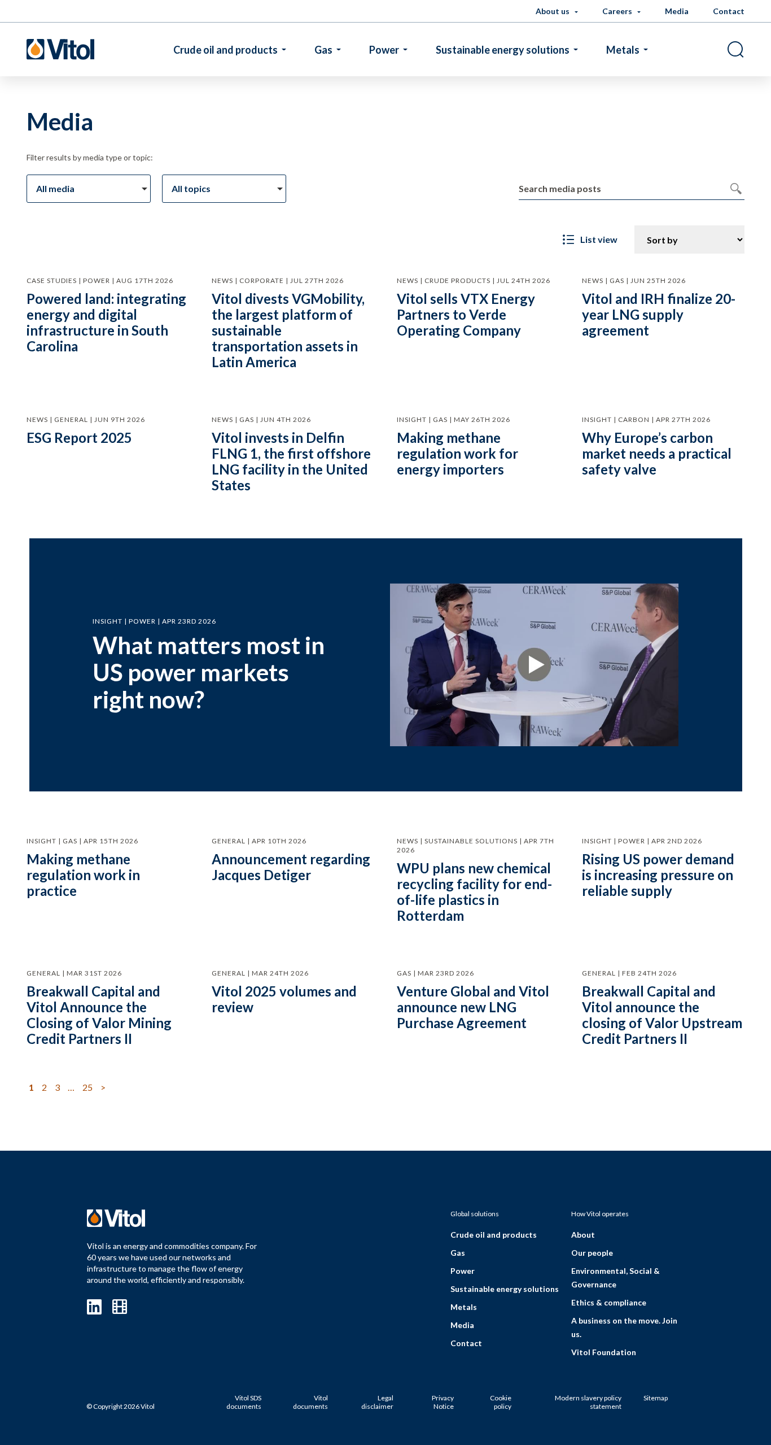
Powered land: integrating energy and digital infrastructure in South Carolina (106, 322)
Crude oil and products (225, 49)
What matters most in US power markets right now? (209, 672)
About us (553, 11)
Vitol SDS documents (243, 1402)
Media (677, 11)
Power (384, 49)
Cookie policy (500, 1402)
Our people (592, 1252)
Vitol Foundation (603, 1352)
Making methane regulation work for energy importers (457, 453)
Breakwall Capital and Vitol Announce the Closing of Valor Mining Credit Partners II (99, 1015)
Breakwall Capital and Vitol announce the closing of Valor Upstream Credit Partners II (662, 1015)
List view (598, 239)
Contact (728, 11)
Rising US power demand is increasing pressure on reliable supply (658, 875)
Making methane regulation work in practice (83, 875)
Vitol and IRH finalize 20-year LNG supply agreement (658, 314)
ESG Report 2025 (79, 437)
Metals (622, 49)
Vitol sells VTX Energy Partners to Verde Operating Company (466, 314)
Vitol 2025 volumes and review (284, 999)
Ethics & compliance (608, 1302)
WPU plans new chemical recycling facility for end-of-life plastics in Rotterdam (474, 892)
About (583, 1234)
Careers (618, 11)
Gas (323, 49)
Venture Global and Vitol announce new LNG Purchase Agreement (473, 1007)
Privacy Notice (443, 1402)
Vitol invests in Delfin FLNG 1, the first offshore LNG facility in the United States (291, 461)
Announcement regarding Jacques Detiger (291, 867)
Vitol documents (310, 1402)
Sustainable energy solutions (503, 49)
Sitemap (655, 1398)
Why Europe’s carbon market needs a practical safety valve (656, 453)
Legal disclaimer (377, 1402)
